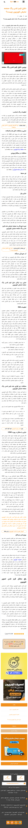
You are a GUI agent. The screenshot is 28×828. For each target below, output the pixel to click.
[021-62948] (7, 777)
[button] (23, 1)
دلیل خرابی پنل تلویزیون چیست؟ (14, 719)
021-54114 (20, 779)
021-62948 (7, 779)
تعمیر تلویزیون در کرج (14, 709)
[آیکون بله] (20, 822)
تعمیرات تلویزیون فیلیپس (14, 714)
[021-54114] (20, 777)
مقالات (20, 16)
